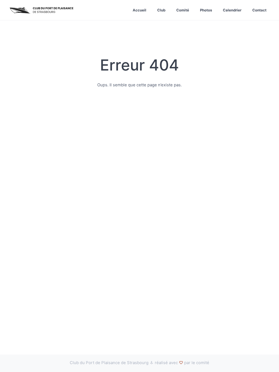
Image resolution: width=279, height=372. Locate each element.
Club (161, 10)
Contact (259, 10)
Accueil (139, 10)
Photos (206, 10)
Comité (182, 10)
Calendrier (232, 10)
